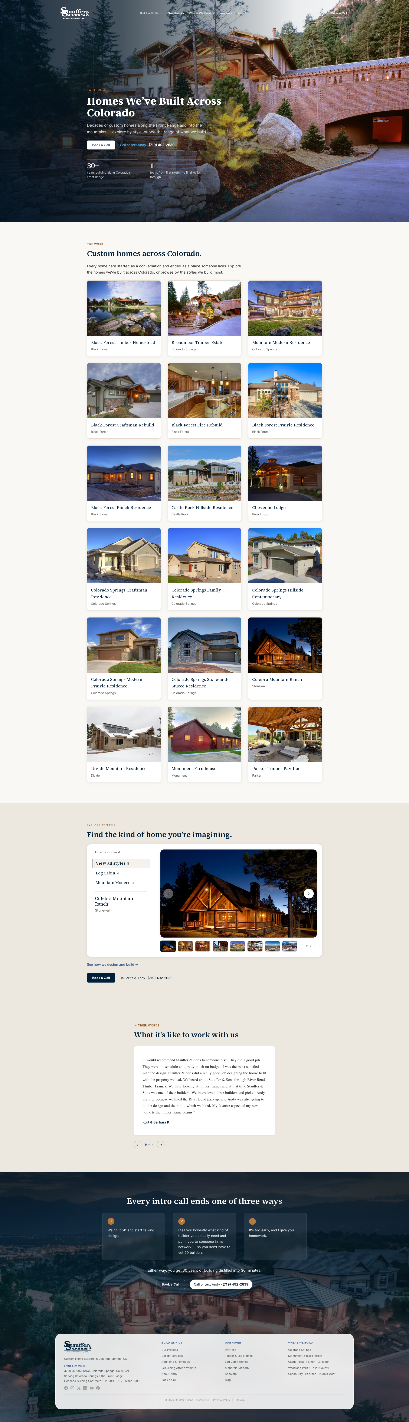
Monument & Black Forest (305, 1356)
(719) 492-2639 (74, 1366)
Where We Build (200, 13)
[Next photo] (309, 893)
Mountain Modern (237, 1368)
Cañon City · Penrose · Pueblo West (312, 1374)
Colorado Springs (299, 1349)
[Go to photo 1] (168, 946)
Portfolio (230, 1349)
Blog (228, 1380)
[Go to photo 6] (255, 946)
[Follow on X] (79, 1388)
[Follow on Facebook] (66, 1388)
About (242, 13)
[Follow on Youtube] (92, 1388)
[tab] (121, 863)
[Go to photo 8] (289, 946)
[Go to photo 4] (220, 946)
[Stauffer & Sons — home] (78, 1347)
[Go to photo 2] (185, 946)
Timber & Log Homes (239, 1356)
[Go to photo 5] (237, 946)
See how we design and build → (112, 964)
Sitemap (240, 1400)
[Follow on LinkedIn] (85, 1388)
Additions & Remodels (175, 1362)
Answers (226, 13)
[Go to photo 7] (272, 946)
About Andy (169, 1374)
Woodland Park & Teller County (308, 1368)
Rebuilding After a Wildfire (178, 1368)
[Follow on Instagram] (72, 1388)
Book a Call (339, 13)
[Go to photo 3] (202, 946)
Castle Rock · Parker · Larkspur (308, 1362)
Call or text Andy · (147, 145)
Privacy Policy (221, 1400)
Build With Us (149, 13)
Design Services (172, 1356)
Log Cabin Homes (236, 1362)
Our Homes (176, 13)
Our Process (169, 1349)
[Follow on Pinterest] (98, 1388)
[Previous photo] (168, 893)
